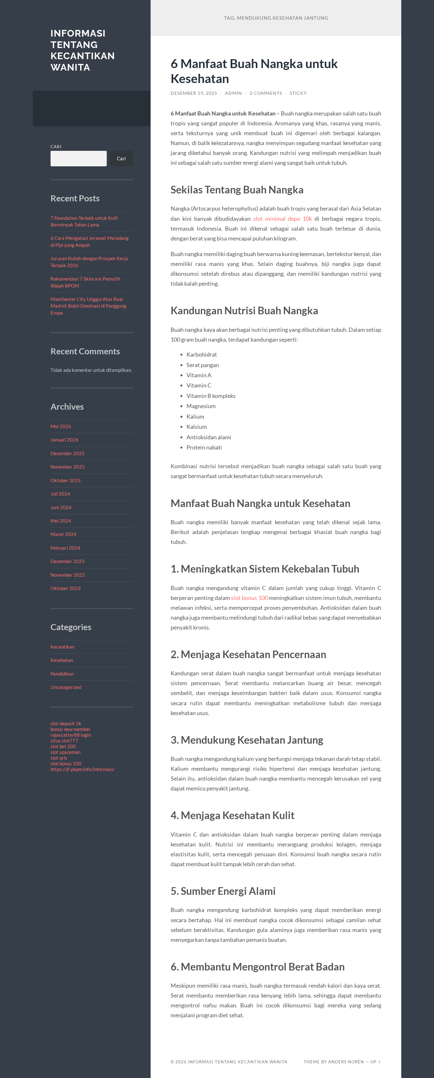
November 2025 (68, 466)
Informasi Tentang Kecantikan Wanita (83, 50)
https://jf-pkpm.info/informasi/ (83, 769)
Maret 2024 (63, 534)
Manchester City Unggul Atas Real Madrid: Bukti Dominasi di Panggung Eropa (88, 306)
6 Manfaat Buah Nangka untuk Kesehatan (254, 71)
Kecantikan (62, 647)
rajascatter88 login (71, 735)
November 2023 (68, 575)
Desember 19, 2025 (194, 93)
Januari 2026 (64, 439)
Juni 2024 (61, 507)
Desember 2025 (68, 453)
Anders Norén (346, 1061)
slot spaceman (65, 752)
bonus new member (71, 729)
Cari (56, 146)
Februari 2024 (65, 548)
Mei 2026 (61, 426)
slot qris (59, 758)
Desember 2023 (68, 561)
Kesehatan (62, 660)
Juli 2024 (60, 494)
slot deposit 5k (66, 723)
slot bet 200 (63, 746)
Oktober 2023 (66, 588)
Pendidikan (62, 674)
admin (233, 93)
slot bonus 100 (66, 763)
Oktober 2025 (66, 480)
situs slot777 (64, 740)
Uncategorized (66, 687)
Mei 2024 (61, 521)
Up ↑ (375, 1061)
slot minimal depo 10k (282, 218)
